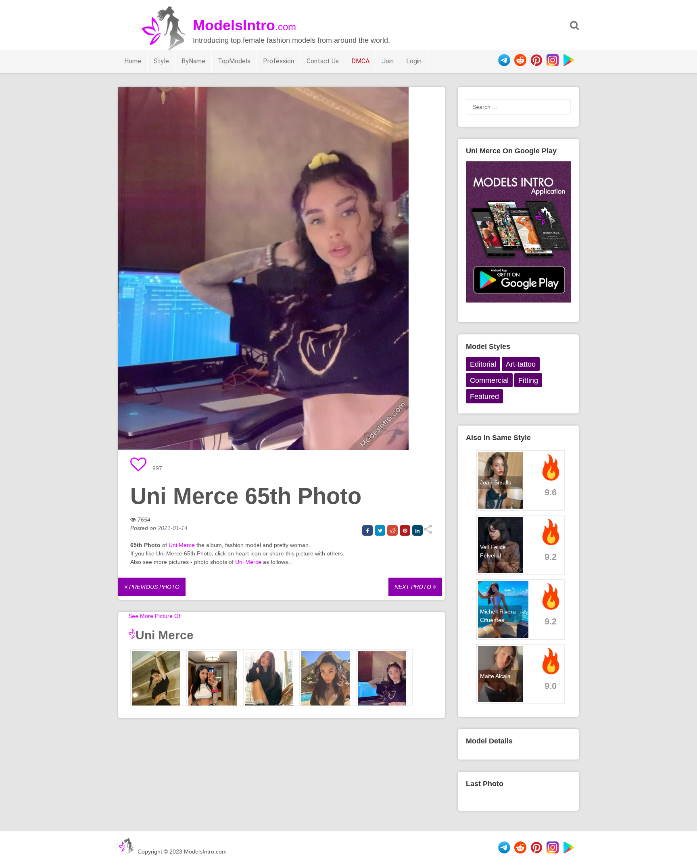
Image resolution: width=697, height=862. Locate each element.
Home (132, 61)
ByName (193, 61)
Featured (484, 396)
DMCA (360, 61)
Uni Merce (182, 545)
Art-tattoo (521, 364)
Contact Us (323, 61)
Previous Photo (153, 587)
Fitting (528, 380)
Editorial (483, 364)
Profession (278, 61)
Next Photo (413, 587)
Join (388, 61)
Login (414, 61)
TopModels (234, 61)
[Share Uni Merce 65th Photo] (428, 532)
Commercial (489, 380)
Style (161, 61)
